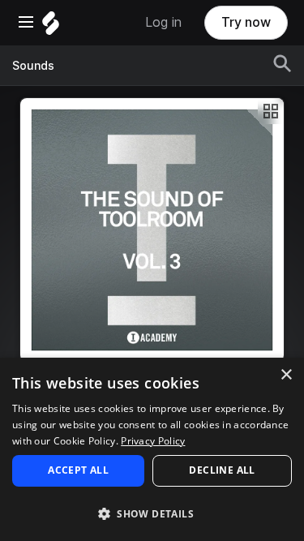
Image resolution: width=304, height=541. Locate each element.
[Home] (50, 27)
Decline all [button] (222, 470)
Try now (246, 22)
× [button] (286, 375)
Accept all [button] (78, 470)
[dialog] (152, 449)
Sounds (33, 65)
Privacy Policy (153, 441)
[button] (152, 513)
